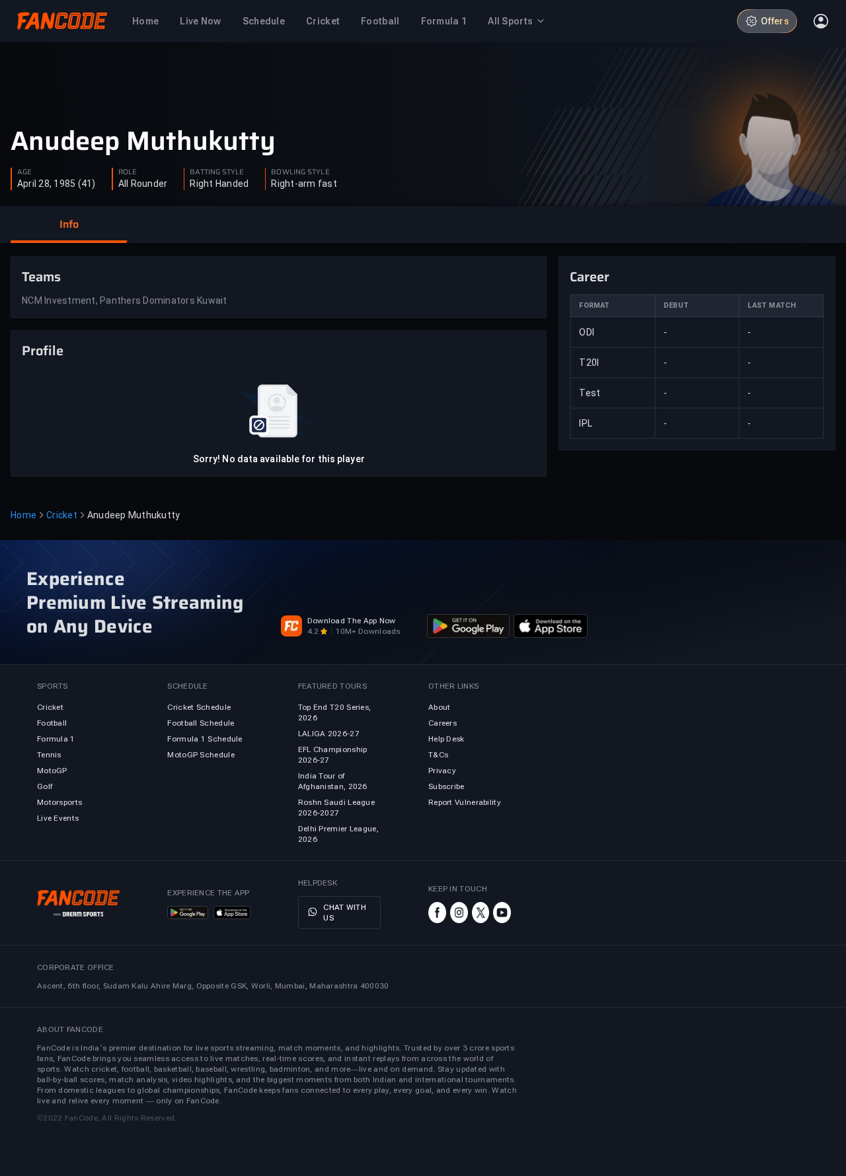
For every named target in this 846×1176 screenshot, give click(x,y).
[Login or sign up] (820, 21)
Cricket (61, 515)
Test (589, 393)
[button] (69, 224)
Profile (42, 350)
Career (589, 276)
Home (23, 515)
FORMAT (594, 305)
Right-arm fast (304, 183)
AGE (24, 172)
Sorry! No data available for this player (279, 459)
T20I (589, 362)
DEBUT (676, 305)
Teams (41, 276)
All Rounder (143, 183)
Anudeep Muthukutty (143, 141)
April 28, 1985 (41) (56, 183)
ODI (586, 332)
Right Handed (219, 183)
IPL (585, 423)
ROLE (127, 172)
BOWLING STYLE (300, 172)
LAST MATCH (772, 305)
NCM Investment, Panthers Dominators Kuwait (124, 300)
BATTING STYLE (217, 172)
